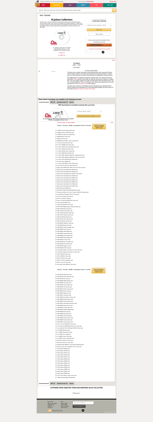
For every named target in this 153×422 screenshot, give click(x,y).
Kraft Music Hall (82, 83)
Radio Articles (64, 407)
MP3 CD (53, 102)
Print (113, 60)
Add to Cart (99, 29)
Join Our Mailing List (79, 406)
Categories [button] (56, 5)
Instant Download (44, 102)
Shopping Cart (51, 404)
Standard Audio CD (62, 102)
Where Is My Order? (52, 403)
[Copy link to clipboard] (103, 52)
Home (43, 5)
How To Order (64, 404)
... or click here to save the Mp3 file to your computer (99, 49)
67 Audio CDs (61, 55)
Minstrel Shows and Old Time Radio (85, 88)
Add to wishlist (99, 34)
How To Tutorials (65, 406)
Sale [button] (70, 5)
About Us (50, 406)
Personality (47, 15)
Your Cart (110, 5)
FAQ (96, 5)
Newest (83, 5)
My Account (113, 1)
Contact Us (50, 407)
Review (71, 102)
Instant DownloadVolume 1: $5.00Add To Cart (99, 126)
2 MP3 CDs (62, 52)
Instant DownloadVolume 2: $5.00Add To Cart (98, 270)
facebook (95, 52)
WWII (74, 79)
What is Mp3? (64, 403)
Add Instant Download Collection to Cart (89, 116)
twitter (99, 52)
